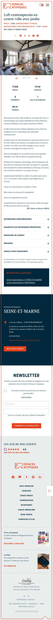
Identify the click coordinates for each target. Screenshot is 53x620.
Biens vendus (26, 515)
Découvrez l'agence (15, 349)
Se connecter (10, 566)
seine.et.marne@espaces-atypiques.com (24, 340)
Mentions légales (26, 607)
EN (29, 596)
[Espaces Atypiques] (14, 8)
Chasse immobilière (26, 510)
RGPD (42, 604)
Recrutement (26, 505)
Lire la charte (26, 397)
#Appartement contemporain (17, 27)
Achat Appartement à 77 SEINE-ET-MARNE (24, 280)
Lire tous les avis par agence (16, 453)
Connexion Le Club (26, 519)
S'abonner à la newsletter (26, 426)
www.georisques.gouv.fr (35, 262)
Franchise (26, 491)
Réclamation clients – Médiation (23, 604)
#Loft (32, 27)
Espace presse (26, 496)
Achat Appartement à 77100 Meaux (20, 282)
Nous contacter (27, 486)
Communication (26, 500)
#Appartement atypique (26, 24)
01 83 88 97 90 (14, 336)
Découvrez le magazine (14, 544)
